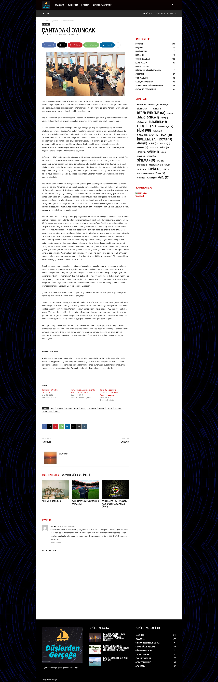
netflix (141, 152)
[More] (118, 45)
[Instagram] (48, 13)
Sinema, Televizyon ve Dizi (146, 89)
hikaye (165, 135)
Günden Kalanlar (142, 59)
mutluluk (154, 148)
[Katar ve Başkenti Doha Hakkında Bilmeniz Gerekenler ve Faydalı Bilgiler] (95, 637)
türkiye (154, 169)
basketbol (153, 105)
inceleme (147, 139)
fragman (157, 131)
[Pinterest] (55, 426)
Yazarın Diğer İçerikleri (76, 474)
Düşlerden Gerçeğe (102, 5)
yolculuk (141, 178)
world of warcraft (145, 173)
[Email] (73, 426)
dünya (164, 118)
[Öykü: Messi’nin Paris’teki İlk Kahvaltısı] (85, 489)
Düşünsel (139, 44)
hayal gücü (92, 408)
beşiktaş (60, 408)
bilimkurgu (144, 109)
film (144, 130)
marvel (142, 147)
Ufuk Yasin (50, 35)
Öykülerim (73, 5)
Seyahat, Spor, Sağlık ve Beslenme (149, 86)
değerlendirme (151, 113)
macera (165, 143)
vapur (57, 411)
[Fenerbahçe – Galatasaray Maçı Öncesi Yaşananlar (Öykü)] (115, 489)
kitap (142, 143)
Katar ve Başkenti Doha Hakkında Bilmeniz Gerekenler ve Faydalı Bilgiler (114, 637)
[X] (52, 13)
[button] (173, 5)
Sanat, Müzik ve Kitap (144, 82)
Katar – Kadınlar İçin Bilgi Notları (115, 659)
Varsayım (125, 442)
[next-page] (47, 511)
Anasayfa (59, 5)
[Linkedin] (67, 426)
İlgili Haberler (50, 474)
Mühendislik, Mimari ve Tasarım (148, 70)
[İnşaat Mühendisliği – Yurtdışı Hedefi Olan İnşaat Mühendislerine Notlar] (95, 649)
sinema (146, 160)
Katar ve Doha (141, 63)
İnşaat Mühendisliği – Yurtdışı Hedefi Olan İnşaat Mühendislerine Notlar (116, 648)
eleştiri (146, 126)
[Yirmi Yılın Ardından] (55, 489)
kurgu (153, 143)
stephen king (47, 411)
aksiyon (141, 105)
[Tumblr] (84, 426)
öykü (163, 177)
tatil (167, 165)
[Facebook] (43, 13)
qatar (163, 152)
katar (165, 139)
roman (141, 156)
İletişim (85, 5)
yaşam (160, 173)
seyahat (118, 408)
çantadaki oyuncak (71, 408)
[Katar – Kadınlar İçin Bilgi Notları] (95, 661)
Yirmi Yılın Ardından (51, 501)
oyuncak (109, 408)
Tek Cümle (46, 442)
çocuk (83, 408)
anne (52, 408)
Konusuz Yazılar (142, 67)
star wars (142, 165)
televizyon (141, 169)
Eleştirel (139, 48)
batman (164, 105)
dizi (141, 117)
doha (153, 117)
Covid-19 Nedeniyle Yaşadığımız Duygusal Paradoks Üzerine (109, 392)
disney (170, 113)
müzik (164, 147)
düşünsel (142, 122)
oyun (153, 151)
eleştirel (158, 122)
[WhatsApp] (61, 426)
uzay (166, 169)
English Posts (141, 51)
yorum (152, 178)
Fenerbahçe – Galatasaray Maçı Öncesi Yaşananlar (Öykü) (114, 504)
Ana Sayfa (45, 21)
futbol (142, 135)
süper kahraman (156, 165)
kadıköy (101, 408)
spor (160, 161)
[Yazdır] (78, 426)
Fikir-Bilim (139, 55)
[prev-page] (43, 511)
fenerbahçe (165, 126)
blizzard (157, 109)
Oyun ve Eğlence (141, 78)
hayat (153, 135)
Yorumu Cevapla (55, 543)
